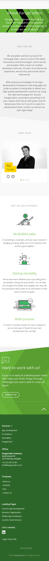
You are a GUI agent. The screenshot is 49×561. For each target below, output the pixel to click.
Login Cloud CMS (9, 539)
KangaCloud (7, 441)
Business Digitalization (11, 512)
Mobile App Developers (12, 516)
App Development (9, 430)
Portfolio (6, 485)
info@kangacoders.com (12, 465)
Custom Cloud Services (11, 520)
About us (6, 481)
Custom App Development (13, 508)
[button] (8, 177)
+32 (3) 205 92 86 (9, 462)
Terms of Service (26, 548)
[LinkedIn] (3, 533)
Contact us (7, 493)
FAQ (4, 489)
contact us (10, 395)
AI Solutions (7, 434)
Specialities (6, 438)
